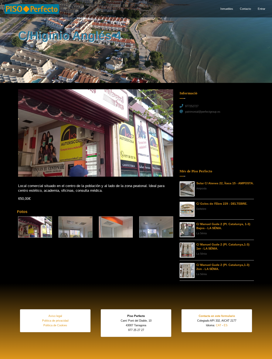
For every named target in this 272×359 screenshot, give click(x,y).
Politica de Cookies (55, 325)
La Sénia (201, 233)
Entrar (261, 8)
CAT (218, 325)
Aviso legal (55, 316)
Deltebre (201, 208)
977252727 (191, 106)
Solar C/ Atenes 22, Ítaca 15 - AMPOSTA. (225, 183)
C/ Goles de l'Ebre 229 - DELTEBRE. (221, 203)
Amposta (201, 188)
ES (226, 325)
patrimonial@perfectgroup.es (202, 111)
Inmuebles (226, 8)
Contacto (245, 8)
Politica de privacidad (55, 320)
